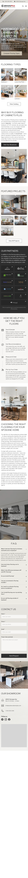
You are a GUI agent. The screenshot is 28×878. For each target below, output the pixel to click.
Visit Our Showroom (10, 145)
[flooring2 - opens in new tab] (21, 275)
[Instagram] (6, 719)
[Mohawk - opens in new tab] (21, 289)
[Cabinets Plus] (8, 6)
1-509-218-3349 (8, 1)
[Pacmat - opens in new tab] (7, 289)
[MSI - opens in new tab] (21, 282)
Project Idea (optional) (7, 637)
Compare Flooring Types (12, 53)
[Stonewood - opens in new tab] (7, 296)
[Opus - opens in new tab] (21, 296)
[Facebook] (9, 719)
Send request (14, 656)
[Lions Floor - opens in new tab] (21, 268)
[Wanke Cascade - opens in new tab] (7, 282)
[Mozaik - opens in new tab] (7, 268)
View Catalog (14, 104)
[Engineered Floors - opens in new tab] (14, 302)
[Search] (23, 6)
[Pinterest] (2, 719)
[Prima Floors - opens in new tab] (7, 275)
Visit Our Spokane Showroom (13, 525)
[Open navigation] (26, 6)
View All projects (14, 241)
